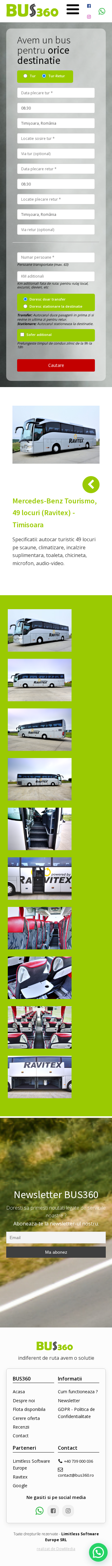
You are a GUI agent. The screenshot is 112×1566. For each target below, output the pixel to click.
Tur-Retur (56, 76)
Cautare (56, 365)
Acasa (19, 1391)
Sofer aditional (39, 334)
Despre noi (24, 1400)
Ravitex (20, 1477)
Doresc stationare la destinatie (56, 306)
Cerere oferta (26, 1418)
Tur (33, 76)
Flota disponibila (29, 1409)
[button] (98, 1552)
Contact (21, 1436)
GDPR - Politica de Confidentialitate (76, 1412)
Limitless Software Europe (31, 1464)
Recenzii (21, 1427)
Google (20, 1485)
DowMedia (65, 1548)
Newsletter (69, 1400)
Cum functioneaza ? (78, 1391)
